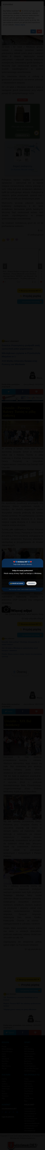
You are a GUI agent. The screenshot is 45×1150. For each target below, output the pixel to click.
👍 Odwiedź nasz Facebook (16, 583)
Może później (31, 583)
